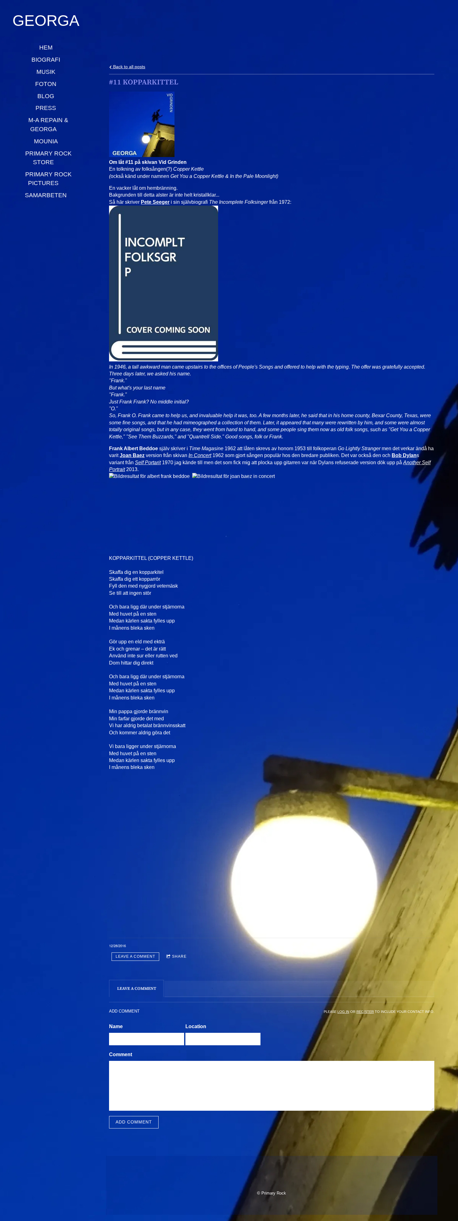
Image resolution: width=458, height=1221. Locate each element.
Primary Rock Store (49, 158)
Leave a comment (135, 956)
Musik (45, 72)
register (365, 1012)
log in (343, 1012)
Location (195, 1026)
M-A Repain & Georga (49, 124)
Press (46, 108)
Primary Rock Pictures (49, 179)
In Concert (199, 455)
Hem (46, 47)
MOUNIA (46, 141)
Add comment (134, 1121)
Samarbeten (46, 195)
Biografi (45, 59)
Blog (45, 96)
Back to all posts (128, 66)
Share (179, 956)
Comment (120, 1054)
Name (116, 1026)
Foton (45, 84)
